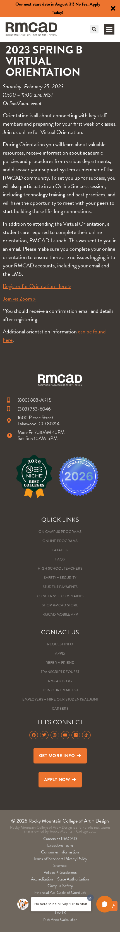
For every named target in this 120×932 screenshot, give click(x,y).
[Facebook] (33, 735)
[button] (94, 29)
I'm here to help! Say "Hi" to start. (61, 904)
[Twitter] (44, 735)
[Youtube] (65, 735)
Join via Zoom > (19, 298)
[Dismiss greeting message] (90, 897)
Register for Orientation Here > (37, 286)
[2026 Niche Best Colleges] (34, 476)
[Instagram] (55, 735)
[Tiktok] (86, 735)
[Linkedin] (75, 735)
